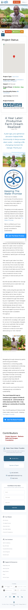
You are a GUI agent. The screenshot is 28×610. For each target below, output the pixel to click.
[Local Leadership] (5, 105)
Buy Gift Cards (6, 545)
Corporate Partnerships (7, 548)
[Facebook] (6, 597)
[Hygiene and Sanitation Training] (16, 105)
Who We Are (5, 520)
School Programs (6, 551)
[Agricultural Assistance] (12, 105)
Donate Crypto (6, 554)
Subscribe (14, 507)
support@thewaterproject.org (15, 475)
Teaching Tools (6, 568)
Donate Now (15, 458)
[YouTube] (14, 597)
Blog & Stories (5, 571)
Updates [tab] (16, 31)
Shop (4, 574)
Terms (24, 604)
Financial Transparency (8, 532)
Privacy (20, 604)
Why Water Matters (7, 529)
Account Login (6, 577)
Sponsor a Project (14, 465)
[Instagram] (10, 597)
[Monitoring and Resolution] (20, 105)
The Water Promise (8, 414)
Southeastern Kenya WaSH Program (13, 80)
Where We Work (6, 526)
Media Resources (6, 565)
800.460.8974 (15, 472)
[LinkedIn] (22, 597)
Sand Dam (15, 76)
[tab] (3, 31)
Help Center (15, 478)
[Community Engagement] (8, 105)
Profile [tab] (9, 31)
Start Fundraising (6, 542)
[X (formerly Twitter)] (18, 597)
